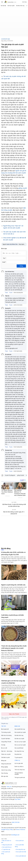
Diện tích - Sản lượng (6, 751)
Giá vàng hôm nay (19, 751)
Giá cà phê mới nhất (21, 851)
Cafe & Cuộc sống (6, 770)
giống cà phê (23, 188)
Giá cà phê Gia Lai (6, 847)
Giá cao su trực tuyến (20, 741)
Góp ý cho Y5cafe (14, 714)
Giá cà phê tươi (20, 840)
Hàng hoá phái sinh (6, 763)
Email (4, 262)
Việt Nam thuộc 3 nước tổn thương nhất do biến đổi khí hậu (14, 505)
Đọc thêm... (18, 799)
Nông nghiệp (4, 766)
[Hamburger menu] (2, 1)
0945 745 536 (15, 822)
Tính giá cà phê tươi (20, 777)
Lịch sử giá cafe (19, 763)
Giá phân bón (18, 754)
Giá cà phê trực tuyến (20, 732)
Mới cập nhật (4, 776)
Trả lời (10, 292)
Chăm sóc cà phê (5, 754)
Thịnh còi (8, 786)
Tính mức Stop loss (20, 769)
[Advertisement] (14, 22)
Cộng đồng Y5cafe (6, 741)
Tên (4, 258)
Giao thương (4, 773)
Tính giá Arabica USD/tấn (19, 773)
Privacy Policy (9, 829)
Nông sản (3, 760)
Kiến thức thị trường (6, 735)
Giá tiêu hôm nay (20, 5)
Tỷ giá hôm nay (6, 849)
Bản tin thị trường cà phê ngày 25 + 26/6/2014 (14, 513)
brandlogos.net (15, 835)
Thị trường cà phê (6, 732)
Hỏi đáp (3, 745)
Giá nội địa (3, 5)
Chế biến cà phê (5, 757)
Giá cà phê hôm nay (20, 729)
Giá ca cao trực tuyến (20, 745)
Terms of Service (20, 829)
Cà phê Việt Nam (5, 39)
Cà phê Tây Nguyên (10, 475)
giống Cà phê (20, 475)
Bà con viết (4, 748)
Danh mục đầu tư (19, 766)
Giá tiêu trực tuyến (19, 738)
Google (3, 829)
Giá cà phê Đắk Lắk (21, 856)
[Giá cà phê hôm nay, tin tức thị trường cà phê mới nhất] (10, 2)
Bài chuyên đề (5, 729)
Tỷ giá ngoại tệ (18, 757)
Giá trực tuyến (11, 5)
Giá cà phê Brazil (19, 748)
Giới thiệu (24, 2)
